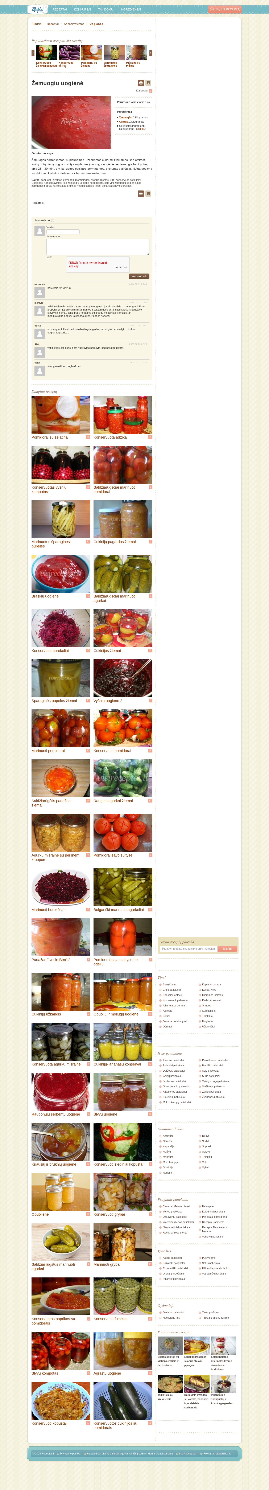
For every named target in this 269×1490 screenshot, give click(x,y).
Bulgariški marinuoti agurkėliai (119, 910)
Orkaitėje (168, 1167)
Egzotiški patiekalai (174, 1263)
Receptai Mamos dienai (176, 1206)
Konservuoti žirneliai (110, 1319)
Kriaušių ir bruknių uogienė (54, 1164)
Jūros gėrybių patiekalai (176, 1086)
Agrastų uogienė (107, 1373)
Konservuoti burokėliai (50, 651)
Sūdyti (205, 1141)
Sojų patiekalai (210, 1070)
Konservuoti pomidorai (112, 751)
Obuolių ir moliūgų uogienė (116, 1014)
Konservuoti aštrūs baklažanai (66, 65)
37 (150, 800)
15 (150, 437)
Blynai (166, 1016)
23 (88, 596)
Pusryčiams (169, 984)
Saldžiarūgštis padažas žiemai (51, 803)
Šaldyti (206, 1151)
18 (150, 909)
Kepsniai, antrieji (172, 995)
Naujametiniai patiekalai (177, 1227)
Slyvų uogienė (105, 1114)
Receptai (60, 9)
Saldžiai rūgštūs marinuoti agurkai (53, 1266)
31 (88, 541)
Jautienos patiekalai (174, 1081)
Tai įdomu (105, 9)
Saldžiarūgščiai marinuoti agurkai (115, 598)
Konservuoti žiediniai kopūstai (46, 64)
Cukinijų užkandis (46, 1014)
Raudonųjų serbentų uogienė (56, 1114)
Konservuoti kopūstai (49, 1423)
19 (150, 750)
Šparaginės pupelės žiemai (54, 701)
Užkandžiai (208, 1026)
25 (88, 855)
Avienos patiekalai (173, 1060)
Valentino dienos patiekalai (178, 1222)
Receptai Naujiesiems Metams (214, 1229)
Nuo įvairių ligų (171, 1317)
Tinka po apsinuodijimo (215, 1317)
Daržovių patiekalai (174, 1070)
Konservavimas (74, 23)
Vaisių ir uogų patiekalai (215, 1081)
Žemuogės (125, 117)
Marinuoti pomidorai (48, 751)
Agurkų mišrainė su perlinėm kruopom (55, 857)
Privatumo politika (70, 1453)
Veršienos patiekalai (213, 1086)
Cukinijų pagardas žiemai (115, 542)
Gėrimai (167, 1026)
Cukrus (123, 121)
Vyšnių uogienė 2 (108, 701)
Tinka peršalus (210, 1312)
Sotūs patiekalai (211, 1263)
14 (88, 800)
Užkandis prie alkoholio (215, 1268)
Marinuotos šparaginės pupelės (110, 65)
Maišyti (167, 1151)
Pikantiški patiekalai (174, 1278)
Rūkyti (205, 1135)
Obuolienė (40, 1214)
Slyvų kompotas (45, 1373)
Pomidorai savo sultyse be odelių (116, 962)
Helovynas (208, 1206)
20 (88, 750)
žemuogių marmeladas (76, 179)
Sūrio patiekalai (211, 1076)
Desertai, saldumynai (175, 1021)
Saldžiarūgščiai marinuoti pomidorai (115, 489)
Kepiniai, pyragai (212, 984)
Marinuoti (168, 1157)
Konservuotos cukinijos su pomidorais (115, 1425)
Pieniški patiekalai (212, 1065)
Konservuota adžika (110, 437)
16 (88, 437)
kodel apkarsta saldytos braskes (113, 185)
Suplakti (206, 1146)
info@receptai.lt (188, 1453)
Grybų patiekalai (172, 1076)
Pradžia (37, 23)
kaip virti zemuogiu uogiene (120, 182)
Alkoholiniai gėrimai (174, 1005)
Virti (112, 179)
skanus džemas (100, 179)
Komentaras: (53, 236)
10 (88, 487)
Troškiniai (207, 1016)
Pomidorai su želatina (89, 64)
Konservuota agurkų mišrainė (56, 1064)
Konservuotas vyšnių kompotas (49, 489)
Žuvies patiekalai (212, 1091)
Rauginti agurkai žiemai (113, 801)
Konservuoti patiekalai (128, 179)
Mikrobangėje (171, 1162)
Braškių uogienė (45, 596)
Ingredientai (130, 9)
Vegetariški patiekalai (214, 1273)
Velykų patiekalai (172, 1211)
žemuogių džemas (51, 179)
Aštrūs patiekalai (172, 1257)
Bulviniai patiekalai (174, 1065)
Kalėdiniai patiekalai (213, 1211)
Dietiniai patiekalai (173, 1312)
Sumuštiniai (209, 1010)
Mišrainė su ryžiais (133, 64)
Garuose (168, 1141)
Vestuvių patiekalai (213, 1236)
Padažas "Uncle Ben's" (51, 960)
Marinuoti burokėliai (48, 910)
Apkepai (167, 1010)
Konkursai (82, 9)
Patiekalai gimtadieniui (215, 1216)
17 (150, 650)
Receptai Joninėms (213, 1222)
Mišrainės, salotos (212, 995)
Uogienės (96, 23)
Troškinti (207, 1157)
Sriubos (206, 1005)
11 (88, 700)
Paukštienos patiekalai (215, 1060)
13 (88, 650)
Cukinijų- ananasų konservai (117, 1064)
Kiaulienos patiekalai (175, 1091)
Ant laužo (168, 1135)
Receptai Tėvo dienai (175, 1232)
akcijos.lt (141, 128)
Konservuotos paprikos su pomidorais (53, 1321)
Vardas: (50, 227)
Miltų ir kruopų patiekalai (177, 1102)
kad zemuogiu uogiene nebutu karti (83, 182)
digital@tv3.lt (223, 1453)
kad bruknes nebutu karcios (78, 185)
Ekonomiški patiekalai (175, 1268)
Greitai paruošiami (173, 1273)
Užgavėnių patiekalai (175, 1216)
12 (150, 1064)
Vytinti (205, 1167)
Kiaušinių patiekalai (174, 1097)
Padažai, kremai (211, 1000)
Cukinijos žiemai (107, 651)
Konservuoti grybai (109, 1214)
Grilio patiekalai (172, 989)
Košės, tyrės (209, 989)
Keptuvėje (168, 1146)
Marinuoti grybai (107, 1264)
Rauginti (168, 1172)
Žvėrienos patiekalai (213, 1097)
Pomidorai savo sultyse (113, 855)
